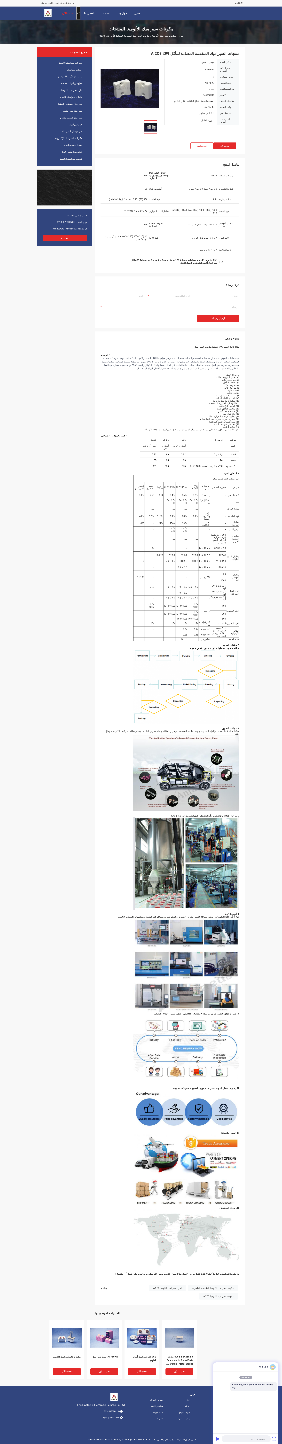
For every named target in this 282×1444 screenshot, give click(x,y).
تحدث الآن (224, 146)
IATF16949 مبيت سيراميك (105, 1356)
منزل (181, 35)
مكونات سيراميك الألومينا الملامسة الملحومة (213, 1288)
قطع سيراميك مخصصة (71, 83)
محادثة (64, 238)
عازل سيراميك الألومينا (71, 90)
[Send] (217, 1438)
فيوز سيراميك (75, 124)
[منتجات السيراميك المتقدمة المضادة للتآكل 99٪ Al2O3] (130, 88)
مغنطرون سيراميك (73, 145)
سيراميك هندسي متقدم (71, 117)
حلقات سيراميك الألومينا (71, 97)
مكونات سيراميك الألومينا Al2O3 (218, 1296)
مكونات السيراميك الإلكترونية (68, 138)
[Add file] (274, 1438)
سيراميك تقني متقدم (72, 111)
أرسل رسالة (218, 318)
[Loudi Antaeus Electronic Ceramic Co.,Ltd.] (48, 13)
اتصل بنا (160, 1419)
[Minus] (218, 1367)
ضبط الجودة (158, 1412)
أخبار (188, 1400)
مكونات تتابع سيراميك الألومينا (67, 1356)
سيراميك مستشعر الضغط (70, 104)
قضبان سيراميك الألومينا (71, 158)
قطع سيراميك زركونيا (72, 152)
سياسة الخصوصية (183, 1419)
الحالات (187, 1406)
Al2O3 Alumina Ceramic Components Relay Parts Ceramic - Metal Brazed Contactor (179, 1360)
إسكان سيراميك (74, 69)
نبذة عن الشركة (156, 1400)
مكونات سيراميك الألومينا (164, 35)
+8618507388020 (66, 222)
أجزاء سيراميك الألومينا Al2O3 (167, 1288)
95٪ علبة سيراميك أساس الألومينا (144, 1358)
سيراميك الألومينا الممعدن (70, 76)
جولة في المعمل (156, 1406)
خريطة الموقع (184, 1412)
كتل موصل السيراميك (72, 131)
